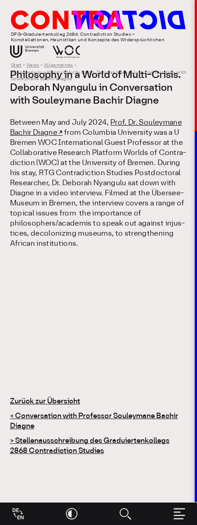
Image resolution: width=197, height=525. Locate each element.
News (33, 65)
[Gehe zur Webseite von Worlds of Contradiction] (66, 51)
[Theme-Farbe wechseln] (72, 514)
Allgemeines (58, 65)
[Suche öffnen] (125, 514)
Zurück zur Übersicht (45, 401)
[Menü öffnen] (179, 514)
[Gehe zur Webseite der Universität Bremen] (27, 51)
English (18, 510)
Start (16, 65)
